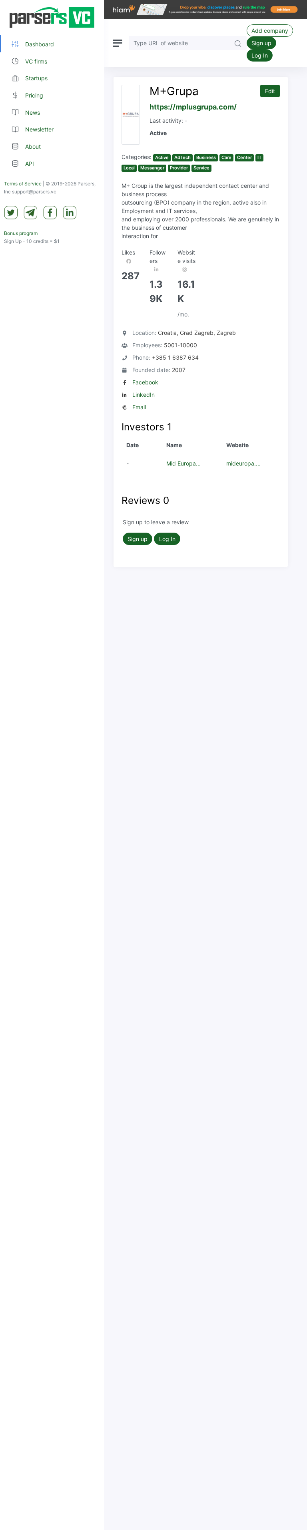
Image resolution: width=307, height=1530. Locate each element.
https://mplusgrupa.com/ (193, 107)
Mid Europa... (183, 463)
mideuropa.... (243, 463)
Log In (259, 55)
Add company (269, 30)
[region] (52, 765)
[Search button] (238, 43)
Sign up (261, 43)
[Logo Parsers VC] (52, 17)
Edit (270, 91)
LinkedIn (143, 394)
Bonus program (21, 233)
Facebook (145, 382)
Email (139, 407)
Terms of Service (23, 184)
